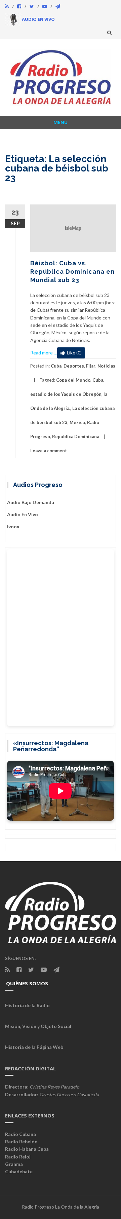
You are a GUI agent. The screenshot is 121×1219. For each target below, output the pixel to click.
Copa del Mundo (73, 380)
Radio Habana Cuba (27, 1149)
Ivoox (13, 526)
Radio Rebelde (21, 1141)
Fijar (90, 366)
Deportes (74, 366)
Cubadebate (19, 1171)
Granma (14, 1164)
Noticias (106, 366)
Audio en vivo (22, 514)
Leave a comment (48, 450)
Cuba (56, 366)
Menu (60, 122)
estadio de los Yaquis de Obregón (66, 394)
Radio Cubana (20, 1134)
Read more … (43, 352)
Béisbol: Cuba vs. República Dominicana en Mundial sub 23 (72, 271)
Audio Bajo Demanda (30, 502)
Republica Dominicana (75, 436)
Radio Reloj (18, 1156)
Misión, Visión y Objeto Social (38, 1026)
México (77, 422)
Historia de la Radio (27, 1005)
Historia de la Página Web (34, 1047)
